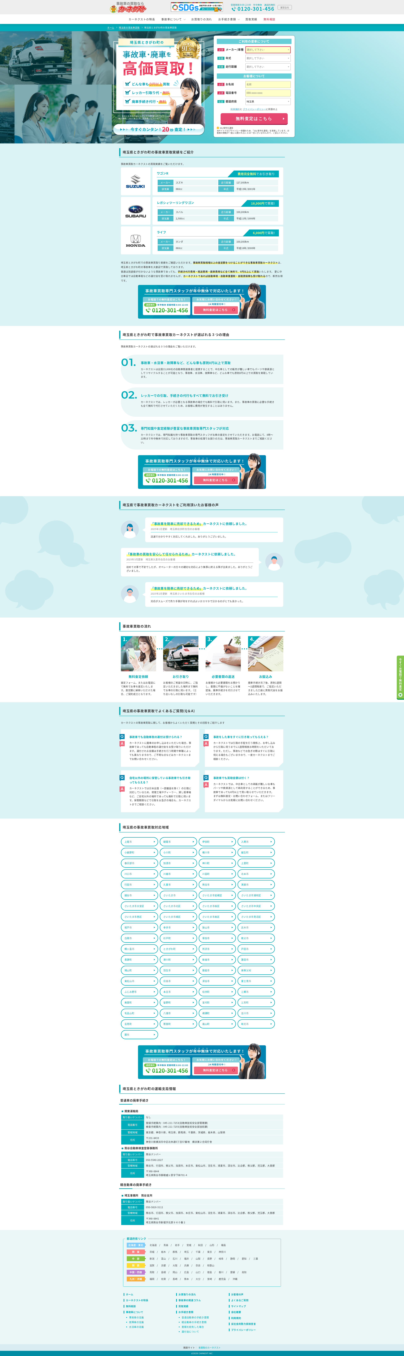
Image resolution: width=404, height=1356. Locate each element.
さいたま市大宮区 (134, 906)
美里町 (128, 1002)
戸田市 (245, 948)
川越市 (167, 873)
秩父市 (245, 938)
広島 (186, 1272)
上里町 (245, 863)
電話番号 (231, 92)
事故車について (171, 19)
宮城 (189, 1245)
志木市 (245, 927)
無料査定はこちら (254, 118)
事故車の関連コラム (189, 1300)
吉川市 (245, 1013)
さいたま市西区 (133, 916)
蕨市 (127, 1034)
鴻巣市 (245, 884)
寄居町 (167, 1023)
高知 (244, 1272)
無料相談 (269, 19)
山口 (198, 1272)
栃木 (163, 1251)
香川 (221, 1272)
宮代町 (206, 1002)
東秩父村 (246, 970)
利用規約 (235, 109)
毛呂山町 (129, 1013)
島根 (163, 1272)
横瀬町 (206, 1013)
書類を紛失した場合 (193, 1326)
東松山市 (129, 981)
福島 (223, 1245)
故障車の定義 (136, 1322)
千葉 (198, 1251)
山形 (212, 1245)
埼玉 (186, 1251)
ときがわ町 (169, 948)
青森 (165, 1245)
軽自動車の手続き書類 (194, 1322)
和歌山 (210, 1265)
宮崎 (209, 1279)
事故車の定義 (136, 1317)
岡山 (175, 1272)
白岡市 (128, 938)
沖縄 (235, 1279)
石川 (175, 1258)
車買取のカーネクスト (210, 1347)
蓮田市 (245, 959)
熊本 (186, 1279)
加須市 (167, 863)
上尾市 (128, 841)
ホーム (129, 1294)
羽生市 (167, 970)
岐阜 (221, 1258)
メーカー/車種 (235, 49)
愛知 (244, 1258)
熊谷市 (206, 884)
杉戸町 (167, 938)
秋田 (200, 1245)
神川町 (206, 863)
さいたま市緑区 (172, 916)
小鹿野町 (129, 852)
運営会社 (284, 7)
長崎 (175, 1279)
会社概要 (236, 1312)
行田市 (128, 884)
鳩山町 (128, 970)
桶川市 (206, 852)
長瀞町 (128, 959)
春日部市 (129, 863)
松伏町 (206, 991)
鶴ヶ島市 (129, 948)
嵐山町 (206, 1023)
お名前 (230, 84)
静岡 (232, 1258)
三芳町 (245, 1002)
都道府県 (231, 101)
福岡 (152, 1279)
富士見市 (246, 981)
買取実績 (251, 19)
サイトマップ (238, 1306)
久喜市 (167, 884)
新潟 (152, 1258)
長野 (209, 1258)
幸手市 (167, 927)
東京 (209, 1251)
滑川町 (167, 959)
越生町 (245, 852)
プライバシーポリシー (254, 109)
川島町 (206, 873)
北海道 (153, 1245)
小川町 (167, 852)
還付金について (190, 1331)
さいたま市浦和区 (251, 895)
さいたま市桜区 (211, 906)
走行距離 (231, 66)
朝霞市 (167, 841)
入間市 (245, 841)
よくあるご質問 (240, 1300)
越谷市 (128, 895)
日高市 (167, 981)
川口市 (128, 873)
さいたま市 (169, 895)
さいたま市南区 (211, 916)
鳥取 (152, 1272)
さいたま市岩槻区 (212, 895)
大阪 (175, 1265)
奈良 (198, 1265)
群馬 (175, 1251)
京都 (163, 1265)
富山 (163, 1258)
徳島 (209, 1272)
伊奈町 (206, 841)
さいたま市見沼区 (251, 916)
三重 (255, 1258)
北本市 (245, 873)
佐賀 (163, 1279)
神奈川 (222, 1251)
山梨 (198, 1258)
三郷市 (245, 991)
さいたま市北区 (172, 906)
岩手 (177, 1245)
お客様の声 (237, 1294)
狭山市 (206, 927)
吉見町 (128, 1023)
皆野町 (167, 1002)
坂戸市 (128, 927)
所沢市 (206, 948)
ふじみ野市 (131, 991)
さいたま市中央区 (251, 906)
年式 (228, 58)
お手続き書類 (227, 19)
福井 (186, 1258)
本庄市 (167, 991)
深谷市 (206, 981)
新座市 (206, 959)
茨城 (152, 1251)
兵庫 (186, 1265)
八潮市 (167, 1013)
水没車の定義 (136, 1326)
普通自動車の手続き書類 (195, 1317)
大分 (198, 1279)
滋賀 (152, 1265)
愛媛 (232, 1272)
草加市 (206, 938)
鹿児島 (222, 1279)
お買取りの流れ (201, 19)
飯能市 (206, 970)
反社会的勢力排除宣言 (243, 1323)
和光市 (245, 1023)
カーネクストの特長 (142, 19)
